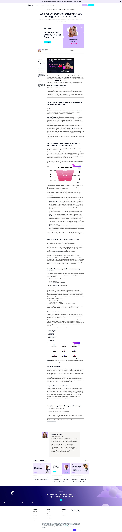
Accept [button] (74, 529)
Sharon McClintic (45, 49)
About (63, 511)
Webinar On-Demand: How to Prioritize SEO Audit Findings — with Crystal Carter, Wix (78, 479)
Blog (48, 513)
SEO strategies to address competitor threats (41, 75)
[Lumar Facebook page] (75, 510)
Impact (34, 519)
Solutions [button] (42, 5)
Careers (63, 513)
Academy (49, 511)
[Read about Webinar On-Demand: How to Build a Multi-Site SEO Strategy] (42, 468)
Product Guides (50, 519)
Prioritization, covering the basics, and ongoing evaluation (41, 80)
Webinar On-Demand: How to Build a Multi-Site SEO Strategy (41, 478)
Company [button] (52, 5)
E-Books (49, 515)
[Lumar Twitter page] (72, 510)
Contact (63, 515)
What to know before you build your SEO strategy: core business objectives (41, 63)
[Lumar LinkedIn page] (78, 510)
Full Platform (35, 511)
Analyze (34, 515)
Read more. (79, 1)
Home (48, 9)
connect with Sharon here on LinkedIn (59, 452)
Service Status (36, 522)
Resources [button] (47, 5)
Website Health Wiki (51, 522)
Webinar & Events (51, 9)
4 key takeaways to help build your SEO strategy (41, 85)
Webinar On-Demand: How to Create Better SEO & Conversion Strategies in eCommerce (60, 479)
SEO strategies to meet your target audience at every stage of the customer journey (41, 70)
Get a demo (91, 5)
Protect (34, 517)
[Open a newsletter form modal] (61, 500)
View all (86, 460)
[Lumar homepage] (30, 5)
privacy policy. (66, 525)
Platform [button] (36, 5)
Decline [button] (78, 529)
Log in (80, 5)
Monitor (35, 513)
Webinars (49, 517)
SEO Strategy (72, 50)
